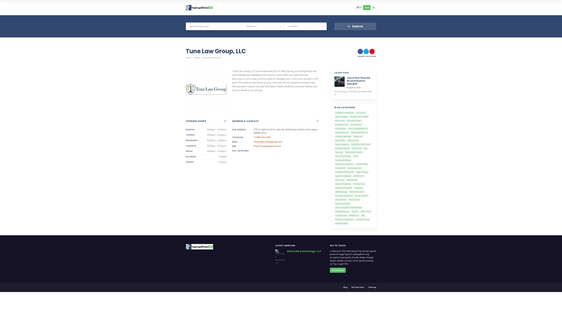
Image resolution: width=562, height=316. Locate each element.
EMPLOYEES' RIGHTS (353, 152)
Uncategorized (341, 215)
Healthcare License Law (344, 164)
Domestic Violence (342, 148)
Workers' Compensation (344, 219)
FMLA (355, 156)
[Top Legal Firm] (199, 7)
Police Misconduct (356, 192)
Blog (345, 287)
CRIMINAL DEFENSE (343, 136)
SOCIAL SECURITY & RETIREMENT (348, 208)
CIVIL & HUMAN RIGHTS (357, 129)
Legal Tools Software (343, 176)
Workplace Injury (362, 219)
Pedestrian (358, 188)
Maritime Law (352, 180)
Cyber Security (353, 140)
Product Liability (361, 196)
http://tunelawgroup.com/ (267, 146)
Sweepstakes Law (342, 212)
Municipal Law (359, 184)
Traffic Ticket (365, 212)
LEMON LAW (358, 176)
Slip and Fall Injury (342, 204)
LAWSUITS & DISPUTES (344, 172)
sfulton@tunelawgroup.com (268, 141)
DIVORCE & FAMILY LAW (360, 144)
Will (362, 215)
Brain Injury (340, 121)
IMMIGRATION (361, 164)
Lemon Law (339, 180)
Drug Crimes (357, 148)
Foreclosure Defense (343, 160)
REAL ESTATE (340, 200)
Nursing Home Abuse (343, 188)
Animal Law (361, 113)
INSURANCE (340, 168)
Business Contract (354, 121)
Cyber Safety (340, 140)
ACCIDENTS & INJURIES (344, 113)
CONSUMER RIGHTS (359, 133)
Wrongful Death (341, 223)
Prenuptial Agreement (344, 196)
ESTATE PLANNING (343, 156)
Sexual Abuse (354, 200)
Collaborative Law (342, 133)
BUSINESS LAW (341, 125)
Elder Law (339, 152)
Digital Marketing (342, 144)
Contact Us (338, 270)
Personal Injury (341, 192)
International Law (354, 168)
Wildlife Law (354, 215)
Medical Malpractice (343, 184)
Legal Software (362, 172)
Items (197, 57)
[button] (373, 7)
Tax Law (355, 212)
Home (188, 57)
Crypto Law (358, 136)
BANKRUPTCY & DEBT (359, 117)
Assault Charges (341, 117)
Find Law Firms (358, 287)
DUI (365, 148)
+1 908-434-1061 (262, 137)
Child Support (340, 129)
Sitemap (372, 287)
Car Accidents (356, 125)
